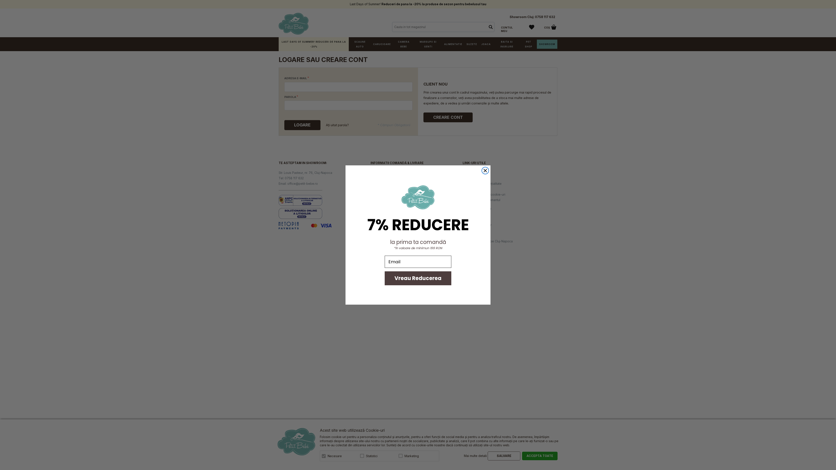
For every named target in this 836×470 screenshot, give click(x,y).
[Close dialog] (485, 170)
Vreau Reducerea (418, 278)
